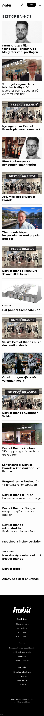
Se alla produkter (22, 636)
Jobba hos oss (22, 680)
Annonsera (22, 632)
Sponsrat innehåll (22, 660)
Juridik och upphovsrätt (22, 652)
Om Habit (22, 684)
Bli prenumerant (22, 624)
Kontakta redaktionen (22, 672)
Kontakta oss (22, 676)
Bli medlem (22, 628)
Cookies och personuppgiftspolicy (22, 648)
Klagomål (22, 656)
